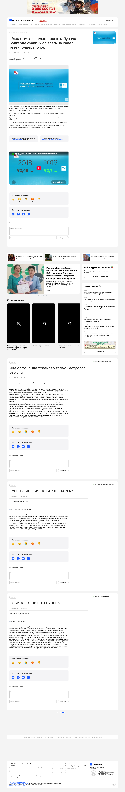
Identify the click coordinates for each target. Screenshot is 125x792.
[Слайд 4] (46, 295)
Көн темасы (13, 24)
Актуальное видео (29, 737)
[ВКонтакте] (13, 214)
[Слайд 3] (43, 295)
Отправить (63, 238)
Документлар (102, 24)
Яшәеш (13, 362)
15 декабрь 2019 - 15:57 (14, 496)
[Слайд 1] (38, 295)
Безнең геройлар (46, 24)
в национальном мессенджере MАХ (52, 139)
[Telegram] (23, 214)
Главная (39, 737)
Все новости (100, 351)
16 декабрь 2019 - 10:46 (14, 52)
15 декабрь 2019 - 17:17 (14, 377)
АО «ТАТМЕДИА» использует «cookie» (18, 783)
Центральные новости (18, 33)
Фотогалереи (48, 737)
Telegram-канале (17, 139)
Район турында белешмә (82, 737)
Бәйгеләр (69, 737)
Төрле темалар (97, 737)
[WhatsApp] (28, 214)
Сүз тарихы (82, 24)
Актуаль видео (34, 24)
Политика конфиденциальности (17, 785)
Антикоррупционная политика (17, 782)
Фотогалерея (23, 24)
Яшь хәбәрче (92, 24)
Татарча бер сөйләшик (69, 24)
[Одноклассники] (18, 214)
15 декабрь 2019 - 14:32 (14, 608)
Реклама (57, 24)
